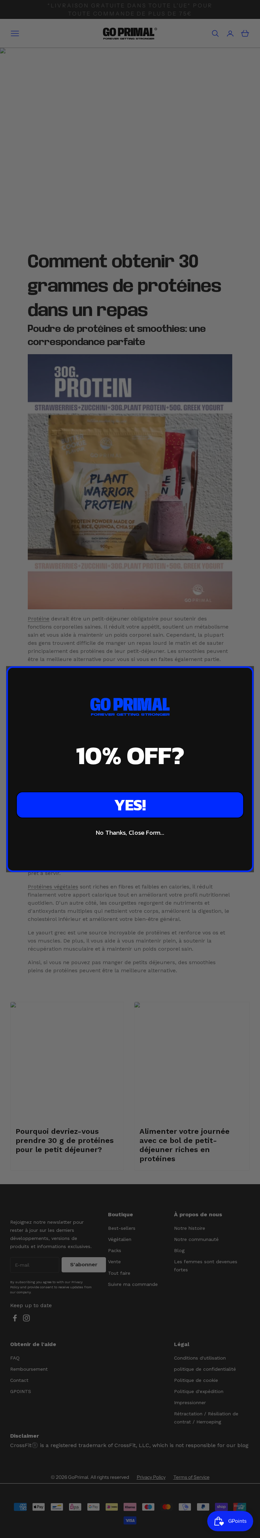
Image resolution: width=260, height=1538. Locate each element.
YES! (130, 804)
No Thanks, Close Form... (130, 832)
